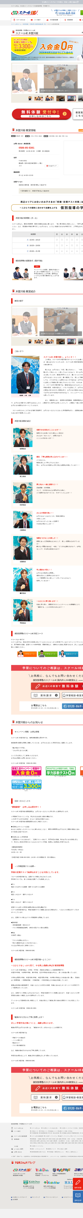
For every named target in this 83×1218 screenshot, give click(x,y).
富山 (45, 1141)
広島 (46, 1143)
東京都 (64, 1139)
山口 (49, 1143)
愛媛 (63, 1143)
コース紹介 (36, 20)
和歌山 (35, 1143)
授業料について (51, 1149)
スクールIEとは (20, 20)
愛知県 (55, 1141)
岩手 (47, 1139)
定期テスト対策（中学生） (66, 1131)
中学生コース (44, 1131)
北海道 (39, 1139)
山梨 (41, 1141)
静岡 (76, 1141)
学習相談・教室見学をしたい (56, 1151)
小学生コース (34, 1131)
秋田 (50, 1139)
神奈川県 (79, 1139)
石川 (48, 1141)
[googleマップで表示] (51, 166)
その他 (73, 1139)
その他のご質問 (63, 1149)
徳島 (52, 1143)
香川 (56, 1143)
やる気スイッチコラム (37, 1146)
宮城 (53, 1139)
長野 (38, 1141)
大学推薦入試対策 (66, 1133)
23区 (69, 1139)
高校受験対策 (44, 1133)
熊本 (76, 1143)
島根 (39, 1143)
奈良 (31, 1143)
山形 (57, 1139)
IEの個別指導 (53, 20)
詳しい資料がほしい (72, 1151)
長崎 (73, 1143)
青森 (43, 1139)
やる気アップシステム (51, 1136)
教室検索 (69, 20)
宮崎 (79, 1143)
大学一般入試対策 (54, 1133)
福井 (51, 1141)
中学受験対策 (34, 1133)
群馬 (31, 1141)
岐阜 (73, 1141)
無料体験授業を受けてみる (38, 1151)
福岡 (66, 1143)
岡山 (42, 1143)
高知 (59, 1143)
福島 (60, 1139)
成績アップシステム (64, 1136)
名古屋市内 (62, 1141)
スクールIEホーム (16, 24)
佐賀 (69, 1143)
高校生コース (53, 1131)
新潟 (35, 1141)
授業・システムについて (37, 1149)
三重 (80, 1141)
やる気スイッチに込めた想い (50, 1128)
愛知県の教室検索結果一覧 (38, 24)
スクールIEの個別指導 (37, 1136)
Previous (13, 78)
